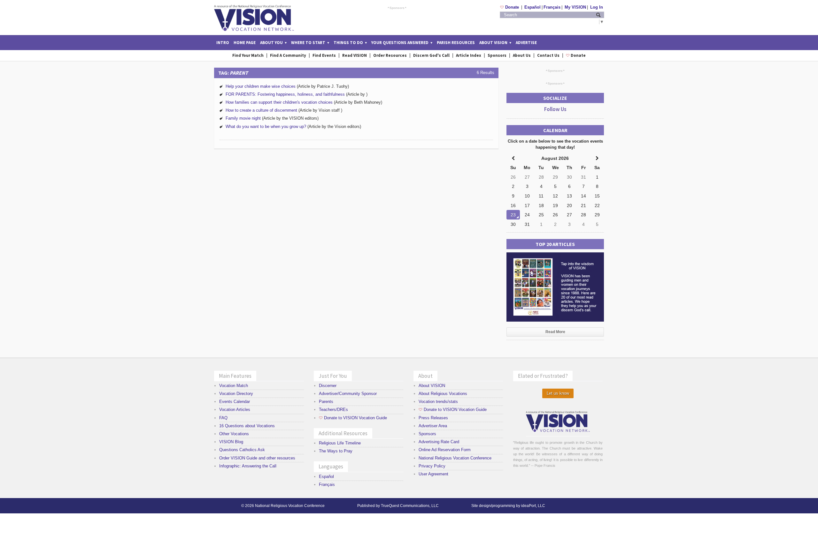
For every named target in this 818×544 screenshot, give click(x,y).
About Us (522, 55)
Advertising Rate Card (439, 441)
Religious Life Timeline (340, 443)
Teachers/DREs (333, 409)
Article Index (468, 55)
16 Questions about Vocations (247, 425)
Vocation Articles (234, 409)
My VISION (575, 7)
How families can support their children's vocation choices (279, 102)
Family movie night (243, 118)
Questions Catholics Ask (242, 449)
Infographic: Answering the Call (247, 466)
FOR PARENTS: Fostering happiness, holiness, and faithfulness (285, 94)
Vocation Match (233, 385)
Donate (510, 7)
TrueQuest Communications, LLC (410, 505)
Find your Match (248, 55)
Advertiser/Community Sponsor (348, 393)
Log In (596, 7)
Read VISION (354, 55)
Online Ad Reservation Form (445, 449)
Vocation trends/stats (438, 401)
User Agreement (433, 474)
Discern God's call (431, 55)
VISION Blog (231, 441)
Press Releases (433, 417)
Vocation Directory (236, 393)
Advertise (526, 42)
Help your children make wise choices (261, 86)
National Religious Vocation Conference (455, 458)
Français (552, 7)
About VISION (432, 385)
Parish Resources (456, 42)
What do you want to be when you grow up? (266, 126)
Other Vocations (234, 433)
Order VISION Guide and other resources (257, 458)
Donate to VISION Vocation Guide (353, 417)
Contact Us (548, 55)
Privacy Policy (432, 466)
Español (532, 7)
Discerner (327, 385)
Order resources (390, 55)
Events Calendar (234, 401)
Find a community (288, 55)
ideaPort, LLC (533, 505)
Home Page (245, 42)
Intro (222, 42)
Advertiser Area (433, 425)
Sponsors (397, 8)
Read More (555, 332)
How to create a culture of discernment (262, 110)
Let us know (558, 393)
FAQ (223, 417)
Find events (324, 55)
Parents (326, 401)
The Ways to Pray (335, 451)
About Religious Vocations (443, 393)
